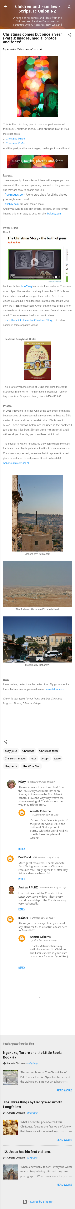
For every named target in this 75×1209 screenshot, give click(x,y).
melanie (23, 917)
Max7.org (26, 286)
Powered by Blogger (39, 1201)
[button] (69, 35)
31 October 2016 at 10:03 (41, 917)
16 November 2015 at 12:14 (45, 857)
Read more (64, 1090)
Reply (21, 849)
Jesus (34, 758)
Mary (57, 758)
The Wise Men (31, 766)
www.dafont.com (55, 689)
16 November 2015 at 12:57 (52, 887)
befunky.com (54, 213)
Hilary (22, 781)
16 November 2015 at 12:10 (45, 814)
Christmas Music (15, 138)
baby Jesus (11, 750)
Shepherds (11, 766)
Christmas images (15, 758)
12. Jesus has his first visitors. (27, 1152)
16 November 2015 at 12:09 (40, 781)
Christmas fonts (48, 750)
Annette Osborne (40, 811)
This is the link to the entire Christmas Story (27, 320)
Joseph (45, 758)
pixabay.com (12, 204)
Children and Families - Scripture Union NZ (37, 9)
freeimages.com (15, 194)
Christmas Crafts (16, 143)
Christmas (28, 750)
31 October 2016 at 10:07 (44, 940)
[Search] (69, 8)
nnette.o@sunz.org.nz (17, 463)
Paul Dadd (24, 857)
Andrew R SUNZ (28, 887)
